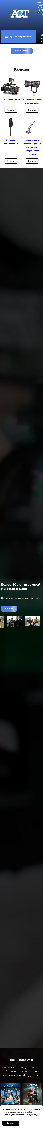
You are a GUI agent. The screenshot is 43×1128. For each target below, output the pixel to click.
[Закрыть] (41, 1108)
